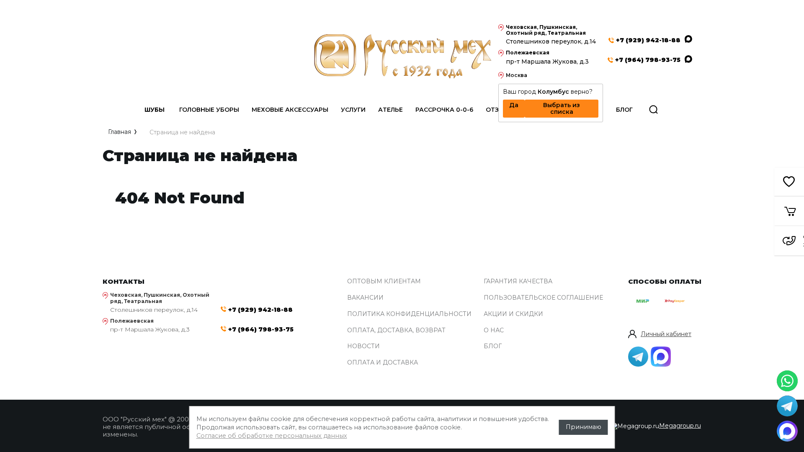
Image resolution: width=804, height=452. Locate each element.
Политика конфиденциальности (409, 314)
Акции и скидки (513, 314)
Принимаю (583, 427)
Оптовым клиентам (384, 281)
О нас (494, 330)
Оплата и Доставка (382, 362)
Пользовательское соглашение (543, 297)
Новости (363, 346)
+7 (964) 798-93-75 (647, 60)
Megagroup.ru (680, 425)
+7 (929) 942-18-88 (648, 40)
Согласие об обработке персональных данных (271, 435)
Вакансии (365, 297)
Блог (493, 346)
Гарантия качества (518, 281)
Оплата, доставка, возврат (396, 330)
